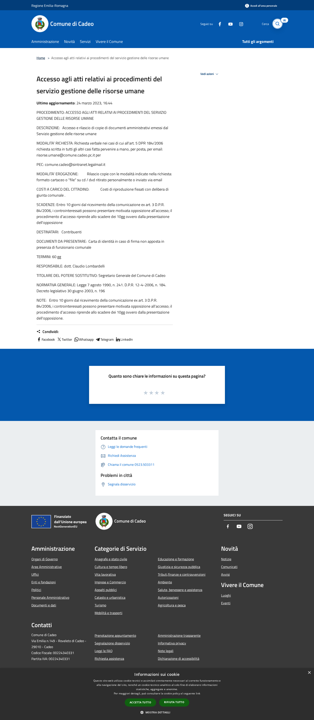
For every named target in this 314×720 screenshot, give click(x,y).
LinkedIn (126, 339)
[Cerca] (277, 24)
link (198, 693)
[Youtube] (228, 23)
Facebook (48, 339)
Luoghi (226, 595)
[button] (157, 712)
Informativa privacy (172, 643)
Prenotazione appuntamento (115, 635)
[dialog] (157, 694)
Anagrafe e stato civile (111, 559)
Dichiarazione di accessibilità (178, 658)
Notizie (226, 559)
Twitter (67, 339)
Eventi (225, 603)
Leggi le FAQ (104, 650)
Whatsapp (86, 339)
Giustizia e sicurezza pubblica (179, 566)
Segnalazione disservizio (112, 643)
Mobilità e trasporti (108, 612)
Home (41, 57)
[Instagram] (239, 23)
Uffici (35, 574)
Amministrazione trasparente (179, 635)
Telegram (107, 339)
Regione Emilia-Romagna (49, 5)
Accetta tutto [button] (140, 702)
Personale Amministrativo (50, 597)
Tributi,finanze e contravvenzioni (181, 574)
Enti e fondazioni (43, 582)
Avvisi (225, 574)
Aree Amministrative (46, 566)
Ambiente (165, 582)
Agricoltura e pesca (172, 605)
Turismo (100, 605)
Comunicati (229, 566)
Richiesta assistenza (109, 658)
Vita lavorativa (105, 574)
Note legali (165, 650)
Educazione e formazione (176, 559)
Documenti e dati (43, 605)
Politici (36, 589)
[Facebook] (218, 23)
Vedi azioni (207, 74)
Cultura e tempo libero (111, 566)
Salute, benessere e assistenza (180, 589)
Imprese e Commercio (110, 582)
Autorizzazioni (168, 597)
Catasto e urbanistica (110, 597)
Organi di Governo (44, 559)
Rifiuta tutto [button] (174, 702)
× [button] (309, 672)
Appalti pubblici (106, 589)
